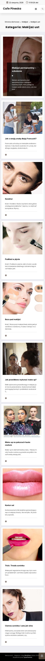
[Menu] (35, 9)
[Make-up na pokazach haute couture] (22, 421)
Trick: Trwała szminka (14, 565)
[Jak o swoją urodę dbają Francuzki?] (22, 118)
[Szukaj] (43, 9)
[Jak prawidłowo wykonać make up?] (22, 359)
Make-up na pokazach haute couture (17, 443)
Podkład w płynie (12, 259)
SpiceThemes (28, 657)
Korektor (9, 199)
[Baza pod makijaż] (22, 298)
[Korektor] (22, 178)
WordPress (27, 655)
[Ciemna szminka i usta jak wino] (22, 605)
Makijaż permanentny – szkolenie (24, 69)
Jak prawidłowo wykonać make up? (20, 380)
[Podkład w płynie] (22, 238)
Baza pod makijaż (13, 319)
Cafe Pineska (12, 8)
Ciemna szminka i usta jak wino (19, 626)
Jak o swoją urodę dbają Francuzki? (20, 138)
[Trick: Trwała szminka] (22, 544)
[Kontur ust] (22, 484)
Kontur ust (9, 505)
